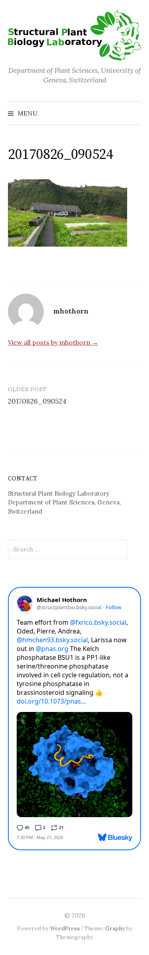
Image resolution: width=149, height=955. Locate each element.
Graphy (115, 928)
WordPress (65, 928)
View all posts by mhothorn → (53, 342)
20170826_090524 (37, 401)
